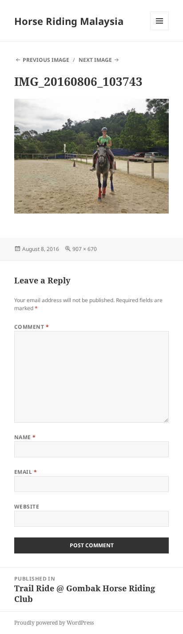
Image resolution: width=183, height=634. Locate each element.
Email (25, 472)
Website (26, 506)
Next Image (95, 60)
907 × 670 (84, 249)
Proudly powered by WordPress (54, 622)
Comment (31, 327)
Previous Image (46, 60)
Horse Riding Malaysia (68, 21)
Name (25, 437)
